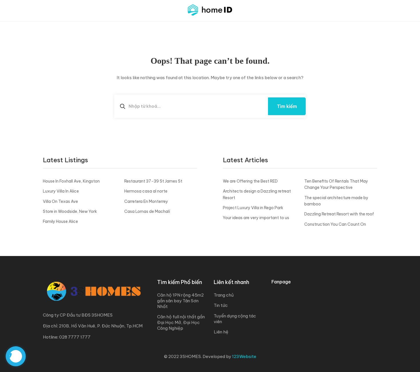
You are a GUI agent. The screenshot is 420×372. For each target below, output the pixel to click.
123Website (244, 356)
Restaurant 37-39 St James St (153, 181)
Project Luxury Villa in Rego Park (253, 207)
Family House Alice (60, 221)
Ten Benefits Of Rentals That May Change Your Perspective (336, 184)
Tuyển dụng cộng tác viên (235, 318)
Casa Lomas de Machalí (147, 211)
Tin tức (221, 305)
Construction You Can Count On (335, 224)
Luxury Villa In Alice (61, 191)
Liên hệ (221, 332)
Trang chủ (224, 295)
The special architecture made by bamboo (336, 201)
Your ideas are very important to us (256, 217)
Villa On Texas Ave (60, 201)
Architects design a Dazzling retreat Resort (257, 194)
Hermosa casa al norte (145, 191)
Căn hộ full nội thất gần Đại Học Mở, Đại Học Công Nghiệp (181, 322)
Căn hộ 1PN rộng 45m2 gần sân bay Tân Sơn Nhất (180, 300)
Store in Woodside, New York (70, 211)
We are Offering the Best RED (250, 181)
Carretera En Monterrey (146, 201)
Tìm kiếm (287, 106)
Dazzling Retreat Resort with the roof (339, 214)
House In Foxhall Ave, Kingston (71, 181)
